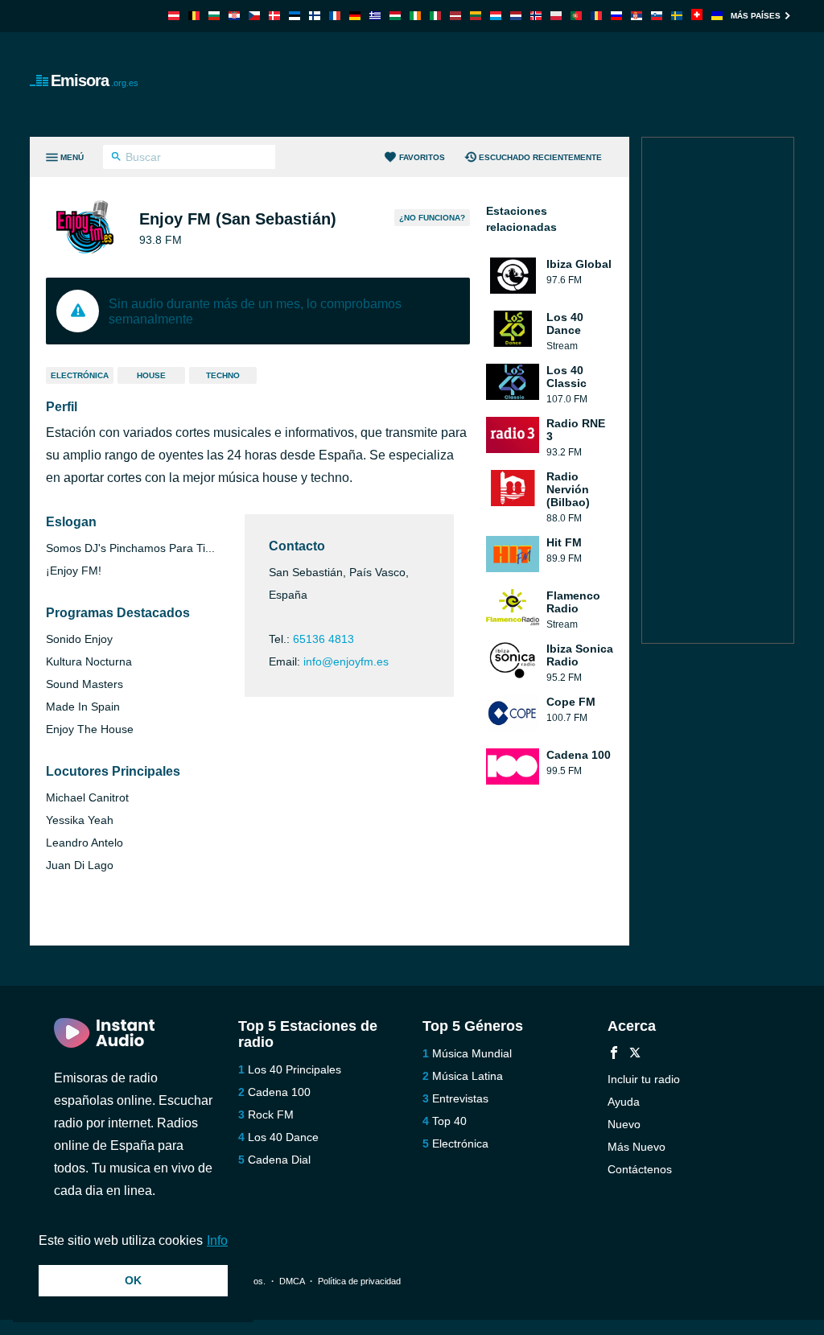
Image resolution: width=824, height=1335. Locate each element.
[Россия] (616, 16)
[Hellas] (375, 16)
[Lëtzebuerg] (495, 16)
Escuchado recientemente (540, 157)
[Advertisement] (501, 84)
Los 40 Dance (283, 1137)
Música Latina (467, 1075)
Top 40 (449, 1121)
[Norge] (536, 16)
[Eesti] (294, 16)
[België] (194, 16)
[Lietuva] (475, 16)
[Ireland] (415, 16)
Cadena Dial (279, 1159)
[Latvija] (455, 16)
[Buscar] (116, 158)
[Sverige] (676, 16)
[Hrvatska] (234, 16)
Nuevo (624, 1124)
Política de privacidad (359, 1281)
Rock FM (271, 1114)
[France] (334, 16)
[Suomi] (314, 16)
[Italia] (435, 16)
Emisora (94, 80)
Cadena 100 (279, 1092)
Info (217, 1240)
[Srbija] (636, 16)
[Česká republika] (254, 16)
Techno (223, 375)
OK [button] (133, 1280)
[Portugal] (576, 16)
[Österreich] (173, 16)
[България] (214, 16)
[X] (634, 1054)
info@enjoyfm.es (346, 661)
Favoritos (422, 157)
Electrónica (80, 375)
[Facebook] (614, 1054)
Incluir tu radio (644, 1079)
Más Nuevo (636, 1146)
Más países (756, 15)
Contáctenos (640, 1169)
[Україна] (717, 16)
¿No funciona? (432, 217)
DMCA (291, 1281)
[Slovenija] (656, 16)
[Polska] (556, 16)
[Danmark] (274, 16)
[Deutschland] (354, 16)
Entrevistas (460, 1098)
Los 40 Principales (294, 1069)
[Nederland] (515, 16)
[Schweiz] (696, 16)
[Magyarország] (395, 16)
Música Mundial (472, 1053)
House (151, 375)
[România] (596, 16)
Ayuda (624, 1101)
